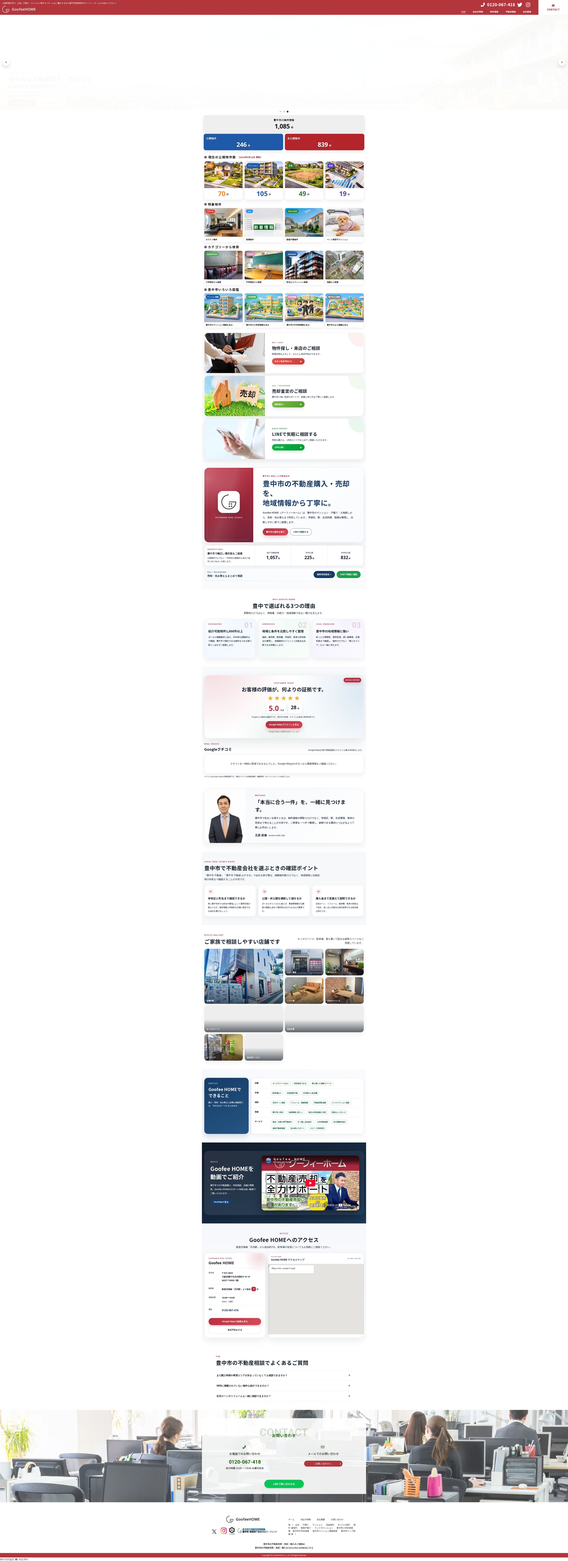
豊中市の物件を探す (275, 531)
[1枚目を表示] (280, 111)
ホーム (291, 1519)
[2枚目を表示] (284, 111)
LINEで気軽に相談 (348, 574)
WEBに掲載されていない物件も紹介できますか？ (243, 1385)
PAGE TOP (553, 1511)
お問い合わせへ (323, 1463)
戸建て (306, 1524)
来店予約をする (235, 1329)
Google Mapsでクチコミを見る (284, 724)
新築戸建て (306, 1527)
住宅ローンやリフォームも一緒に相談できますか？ (244, 1396)
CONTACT (553, 9)
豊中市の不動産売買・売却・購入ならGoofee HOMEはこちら (284, 1547)
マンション (317, 1524)
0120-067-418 (501, 4)
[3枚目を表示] (287, 111)
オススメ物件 (344, 1524)
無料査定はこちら (21, 102)
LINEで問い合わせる (284, 1484)
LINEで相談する (300, 531)
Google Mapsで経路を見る (235, 1321)
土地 (297, 1524)
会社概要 (321, 1519)
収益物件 (330, 1524)
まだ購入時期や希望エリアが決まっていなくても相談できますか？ (252, 1375)
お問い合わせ (337, 1519)
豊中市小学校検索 (345, 1527)
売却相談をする (47, 102)
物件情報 (289, 1529)
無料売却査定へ (324, 574)
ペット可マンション (323, 1527)
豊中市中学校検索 (301, 1530)
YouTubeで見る (221, 1201)
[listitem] (243, 142)
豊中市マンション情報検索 (325, 1530)
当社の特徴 (305, 1519)
